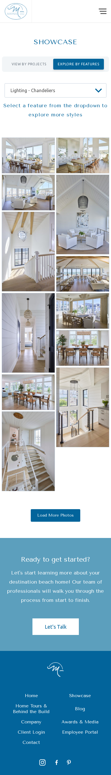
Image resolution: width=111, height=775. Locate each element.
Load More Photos (55, 515)
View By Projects (29, 64)
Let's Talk (56, 627)
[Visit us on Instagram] (42, 762)
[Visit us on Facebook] (55, 762)
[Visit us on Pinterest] (69, 762)
